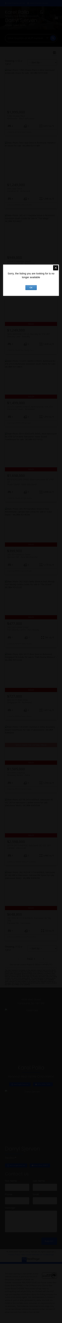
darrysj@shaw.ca (17, 1165)
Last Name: (39, 1180)
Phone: (9, 1194)
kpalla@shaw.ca (21, 1084)
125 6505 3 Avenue (18, 773)
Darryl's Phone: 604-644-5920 (39, 3)
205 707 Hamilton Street (22, 555)
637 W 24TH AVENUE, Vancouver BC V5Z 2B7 (29, 846)
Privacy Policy (14, 1254)
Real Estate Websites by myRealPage (38, 1254)
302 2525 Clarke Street (23, 628)
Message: (10, 1207)
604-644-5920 (41, 1165)
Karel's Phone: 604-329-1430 (16, 3)
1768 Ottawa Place (20, 117)
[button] (15, 3)
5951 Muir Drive (18, 189)
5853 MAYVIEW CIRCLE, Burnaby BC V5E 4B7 (28, 335)
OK (31, 287)
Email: (36, 1194)
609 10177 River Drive (19, 701)
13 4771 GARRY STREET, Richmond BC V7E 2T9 (29, 408)
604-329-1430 (44, 1084)
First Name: (11, 1180)
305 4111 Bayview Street (20, 262)
